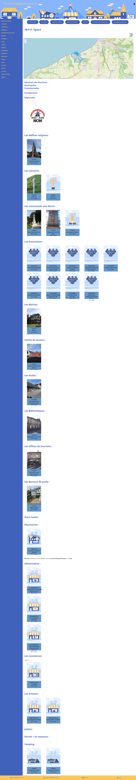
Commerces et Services (100, 22)
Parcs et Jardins (5, 74)
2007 (31, 91)
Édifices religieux (6, 21)
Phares (3, 59)
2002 (28, 91)
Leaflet (125, 78)
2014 (34, 95)
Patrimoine (32, 22)
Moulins (3, 47)
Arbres (3, 77)
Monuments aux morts (7, 33)
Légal (119, 778)
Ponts (3, 62)
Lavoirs (3, 44)
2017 (37, 91)
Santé (85, 22)
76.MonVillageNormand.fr (51, 778)
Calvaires (4, 24)
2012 (34, 91)
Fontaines (4, 53)
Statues (3, 65)
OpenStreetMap (130, 78)
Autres (3, 68)
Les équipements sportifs (31, 102)
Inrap (2, 41)
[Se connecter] (134, 3)
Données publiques (120, 22)
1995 (25, 91)
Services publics (72, 22)
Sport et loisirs (57, 22)
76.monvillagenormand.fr (20, 3)
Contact (85, 778)
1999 (28, 95)
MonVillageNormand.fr (17, 778)
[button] (78, 54)
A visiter (3, 71)
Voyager (44, 22)
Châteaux (4, 30)
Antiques (4, 38)
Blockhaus (4, 56)
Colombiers (4, 50)
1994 (25, 95)
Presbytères (4, 27)
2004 (31, 95)
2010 (28, 100)
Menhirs (3, 36)
